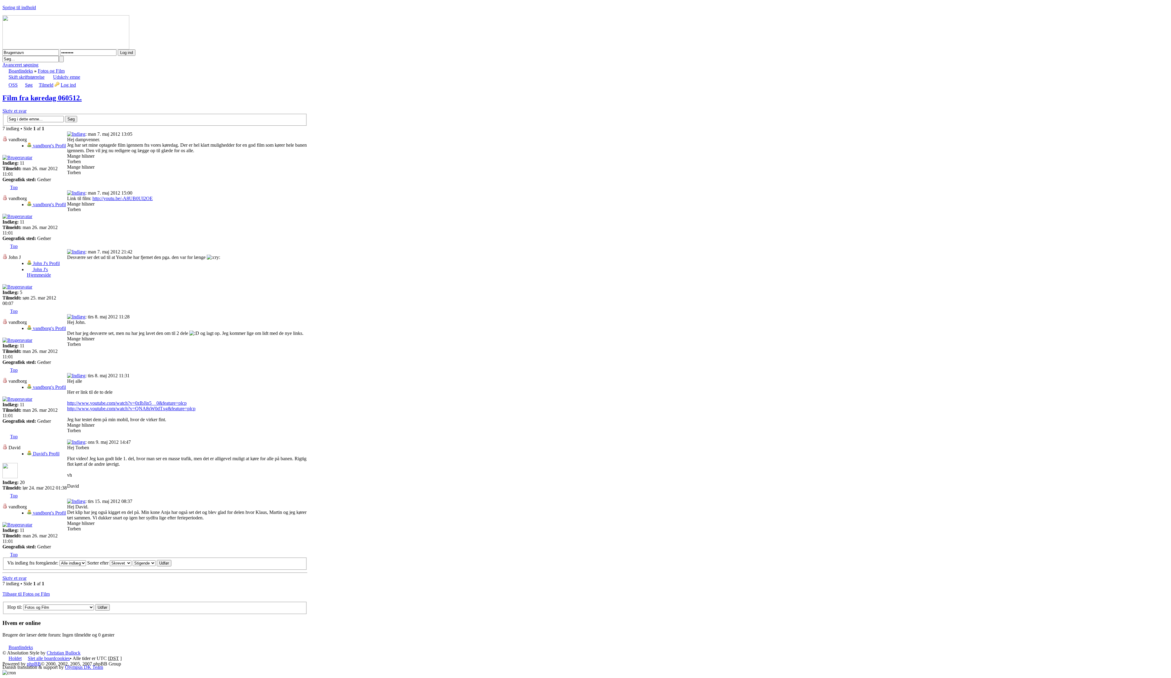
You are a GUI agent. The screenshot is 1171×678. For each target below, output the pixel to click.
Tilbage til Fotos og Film (26, 594)
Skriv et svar (14, 110)
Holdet (15, 658)
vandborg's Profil (49, 145)
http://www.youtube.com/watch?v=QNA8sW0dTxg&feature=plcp (131, 408)
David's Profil (45, 453)
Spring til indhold (19, 7)
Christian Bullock (64, 652)
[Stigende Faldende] (152, 562)
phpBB (34, 663)
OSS (13, 85)
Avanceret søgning (20, 64)
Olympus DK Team (84, 667)
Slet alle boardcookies (49, 658)
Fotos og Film (51, 71)
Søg (29, 85)
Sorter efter (98, 562)
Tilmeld (46, 85)
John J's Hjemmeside (39, 272)
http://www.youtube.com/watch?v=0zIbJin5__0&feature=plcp (127, 403)
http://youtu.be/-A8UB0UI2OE (122, 198)
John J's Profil (46, 263)
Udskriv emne (66, 77)
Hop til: (14, 607)
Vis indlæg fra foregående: (33, 562)
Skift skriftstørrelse (27, 77)
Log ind (68, 85)
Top (14, 187)
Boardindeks (21, 71)
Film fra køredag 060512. (42, 98)
